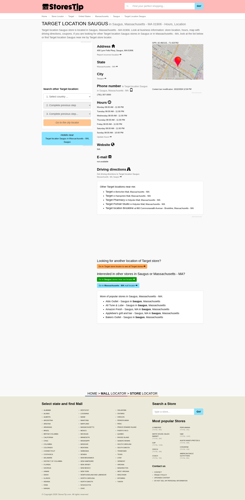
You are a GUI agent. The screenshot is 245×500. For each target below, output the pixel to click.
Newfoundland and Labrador (92, 475)
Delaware (47, 458)
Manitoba (84, 420)
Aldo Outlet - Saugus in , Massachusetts (133, 301)
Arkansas (47, 427)
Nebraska (84, 451)
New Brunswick (86, 458)
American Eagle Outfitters (187, 456)
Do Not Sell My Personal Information (169, 481)
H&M (185, 435)
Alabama (46, 410)
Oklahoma (120, 410)
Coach (157, 457)
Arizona (46, 424)
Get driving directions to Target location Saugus (118, 175)
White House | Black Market (160, 436)
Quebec (119, 434)
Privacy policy (159, 475)
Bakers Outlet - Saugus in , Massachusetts (134, 317)
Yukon (119, 481)
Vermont (120, 461)
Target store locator (100, 37)
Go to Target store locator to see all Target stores (121, 266)
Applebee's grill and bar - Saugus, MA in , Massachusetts (142, 313)
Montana (83, 447)
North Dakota (86, 481)
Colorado (47, 447)
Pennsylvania (122, 420)
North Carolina (87, 478)
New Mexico (85, 468)
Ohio (82, 488)
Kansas (46, 488)
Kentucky (84, 410)
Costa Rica (47, 454)
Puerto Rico (121, 430)
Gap (157, 444)
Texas (118, 454)
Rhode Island (122, 437)
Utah (118, 458)
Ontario (119, 413)
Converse (184, 448)
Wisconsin (120, 475)
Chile (45, 441)
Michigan (83, 434)
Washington (121, 468)
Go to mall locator (117, 285)
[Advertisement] (67, 63)
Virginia (119, 464)
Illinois (46, 478)
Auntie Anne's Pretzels (190, 442)
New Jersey (84, 464)
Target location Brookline (150, 208)
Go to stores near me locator (116, 279)
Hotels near (67, 138)
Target (127, 191)
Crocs (157, 450)
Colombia (47, 444)
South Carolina (123, 444)
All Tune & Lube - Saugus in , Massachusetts (136, 305)
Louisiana (84, 413)
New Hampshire (86, 461)
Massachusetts (86, 427)
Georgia (46, 468)
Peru (118, 424)
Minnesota (84, 437)
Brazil (45, 430)
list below (198, 33)
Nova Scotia (85, 485)
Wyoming (120, 478)
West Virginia (122, 471)
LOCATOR (113, 393)
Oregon (119, 417)
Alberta (46, 417)
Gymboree (157, 429)
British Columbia (50, 434)
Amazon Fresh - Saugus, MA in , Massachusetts (137, 309)
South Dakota (122, 447)
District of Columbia (52, 461)
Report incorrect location (108, 55)
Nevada (83, 454)
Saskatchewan (122, 441)
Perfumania (185, 429)
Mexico (83, 430)
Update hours (103, 137)
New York (84, 471)
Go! (199, 6)
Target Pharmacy (133, 199)
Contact (157, 472)
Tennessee (121, 451)
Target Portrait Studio (135, 204)
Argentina (47, 420)
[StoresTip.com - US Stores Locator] (63, 7)
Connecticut (48, 451)
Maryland (84, 424)
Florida (46, 464)
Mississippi (84, 441)
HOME (92, 393)
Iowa (45, 485)
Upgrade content (161, 478)
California (47, 437)
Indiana (46, 481)
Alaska (45, 413)
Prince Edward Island (125, 427)
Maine (82, 417)
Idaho (45, 475)
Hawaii (45, 471)
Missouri (83, 444)
